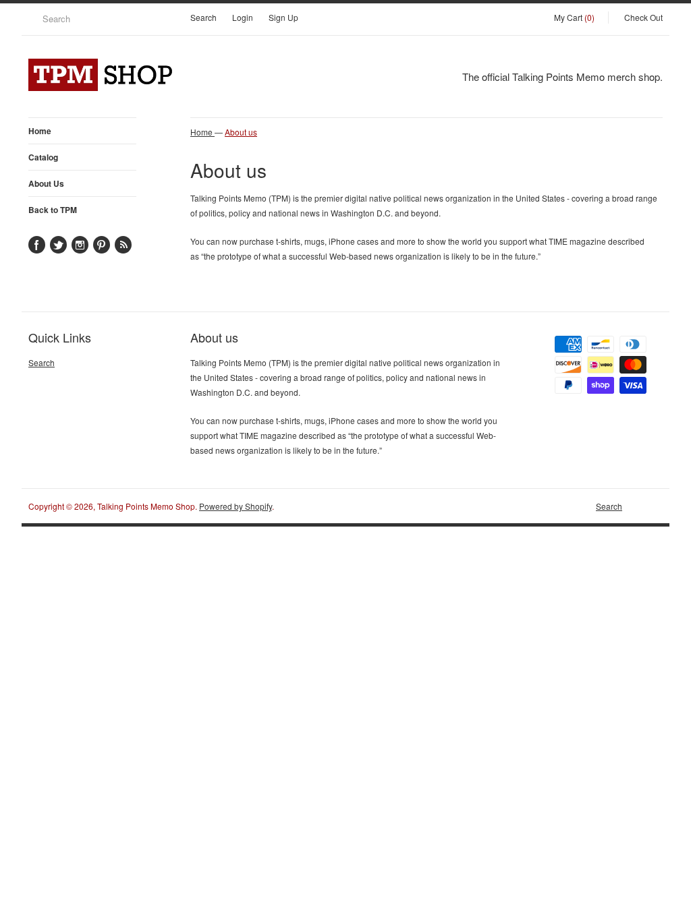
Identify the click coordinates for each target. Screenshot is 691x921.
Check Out (643, 17)
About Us (46, 183)
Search (203, 17)
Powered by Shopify (235, 506)
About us (241, 132)
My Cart (574, 17)
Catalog (43, 157)
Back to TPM (52, 210)
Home (39, 131)
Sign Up (283, 17)
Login (242, 17)
